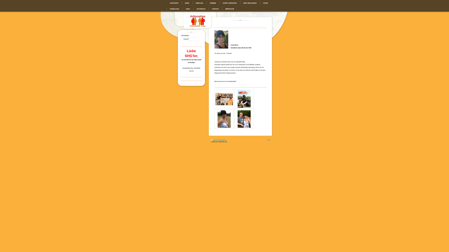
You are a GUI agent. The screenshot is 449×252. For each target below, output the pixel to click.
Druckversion (217, 140)
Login (268, 139)
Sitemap (224, 140)
